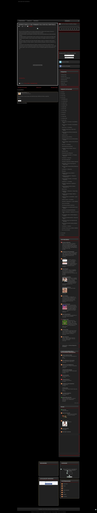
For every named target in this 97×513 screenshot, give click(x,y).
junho (63, 110)
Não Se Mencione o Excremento (68, 360)
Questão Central (65, 151)
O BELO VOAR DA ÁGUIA (67, 355)
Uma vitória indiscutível (66, 159)
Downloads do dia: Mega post (67, 153)
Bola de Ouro (64, 189)
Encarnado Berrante (66, 304)
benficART (63, 76)
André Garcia (65, 483)
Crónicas (25, 83)
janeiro (63, 120)
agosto (63, 106)
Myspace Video (23, 78)
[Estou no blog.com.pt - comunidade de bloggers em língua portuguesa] (70, 470)
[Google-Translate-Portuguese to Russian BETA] (74, 29)
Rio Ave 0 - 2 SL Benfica (66, 144)
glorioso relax (63, 81)
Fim (63, 330)
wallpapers (63, 84)
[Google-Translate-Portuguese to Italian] (68, 29)
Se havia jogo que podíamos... (67, 380)
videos (36, 83)
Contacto (29, 20)
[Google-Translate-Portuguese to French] (64, 29)
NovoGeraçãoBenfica (66, 242)
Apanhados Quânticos (66, 287)
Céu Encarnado (65, 329)
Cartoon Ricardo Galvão (71, 288)
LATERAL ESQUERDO (66, 277)
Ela (63, 488)
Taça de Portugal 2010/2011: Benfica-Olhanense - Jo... (68, 187)
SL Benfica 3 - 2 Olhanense (67, 169)
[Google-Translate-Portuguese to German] (66, 29)
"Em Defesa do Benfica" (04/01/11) (68, 205)
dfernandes (65, 496)
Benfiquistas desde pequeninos (68, 251)
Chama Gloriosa (48, 509)
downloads (63, 79)
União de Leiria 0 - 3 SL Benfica (67, 199)
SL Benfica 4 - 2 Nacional (66, 157)
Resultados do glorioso (66, 393)
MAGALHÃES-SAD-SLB (66, 397)
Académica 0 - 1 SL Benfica (67, 181)
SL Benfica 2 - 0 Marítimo (66, 226)
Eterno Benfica (65, 295)
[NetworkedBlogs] (48, 481)
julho (63, 108)
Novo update (64, 429)
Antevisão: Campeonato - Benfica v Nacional (70, 161)
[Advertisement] (41, 136)
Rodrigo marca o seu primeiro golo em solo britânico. (37, 24)
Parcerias (36, 20)
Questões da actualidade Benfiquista (68, 210)
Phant (64, 492)
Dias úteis (64, 409)
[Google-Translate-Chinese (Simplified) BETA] (62, 29)
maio (63, 112)
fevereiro (64, 118)
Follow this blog (48, 483)
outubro (63, 103)
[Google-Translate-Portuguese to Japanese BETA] (70, 29)
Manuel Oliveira (24, 92)
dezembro (64, 99)
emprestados (33, 83)
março (63, 116)
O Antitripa (64, 258)
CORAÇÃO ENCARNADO (67, 369)
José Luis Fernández (66, 203)
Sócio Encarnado (65, 375)
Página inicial (22, 20)
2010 (62, 233)
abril (63, 114)
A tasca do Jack (65, 420)
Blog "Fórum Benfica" (66, 314)
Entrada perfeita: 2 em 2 (66, 376)
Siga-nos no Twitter (65, 61)
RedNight (64, 494)
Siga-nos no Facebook (66, 66)
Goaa (19, 78)
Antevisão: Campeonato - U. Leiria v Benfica (70, 201)
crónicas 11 (29, 83)
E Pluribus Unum (65, 319)
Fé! (63, 315)
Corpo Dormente (65, 428)
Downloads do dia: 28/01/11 (67, 136)
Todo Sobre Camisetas (66, 431)
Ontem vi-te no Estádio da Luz (68, 364)
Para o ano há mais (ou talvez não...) (68, 361)
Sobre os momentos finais (71, 305)
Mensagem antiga (54, 87)
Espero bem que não (66, 413)
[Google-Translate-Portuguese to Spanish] (77, 29)
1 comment (30, 26)
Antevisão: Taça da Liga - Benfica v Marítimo (70, 228)
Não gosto (64, 171)
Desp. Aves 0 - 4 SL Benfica (67, 127)
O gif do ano (69, 421)
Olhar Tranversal (65, 336)
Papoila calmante (66, 490)
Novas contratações (65, 394)
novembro (64, 101)
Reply (19, 100)
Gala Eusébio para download (67, 146)
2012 (62, 95)
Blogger (57, 509)
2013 (62, 93)
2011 (62, 97)
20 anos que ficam (65, 410)
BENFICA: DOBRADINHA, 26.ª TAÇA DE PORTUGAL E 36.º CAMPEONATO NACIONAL (68, 399)
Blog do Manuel (65, 268)
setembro (64, 104)
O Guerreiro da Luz (65, 379)
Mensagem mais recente (22, 87)
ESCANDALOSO (65, 252)
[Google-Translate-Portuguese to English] (72, 29)
